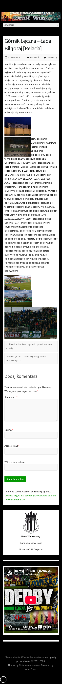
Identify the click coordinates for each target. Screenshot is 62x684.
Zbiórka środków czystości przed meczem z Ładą (29, 346)
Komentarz (10, 397)
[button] (17, 126)
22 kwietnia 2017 (15, 57)
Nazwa (8, 429)
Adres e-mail (11, 445)
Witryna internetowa (14, 462)
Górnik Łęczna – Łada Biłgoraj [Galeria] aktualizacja (26, 358)
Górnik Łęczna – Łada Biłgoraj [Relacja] (27, 44)
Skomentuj (52, 57)
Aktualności (35, 57)
